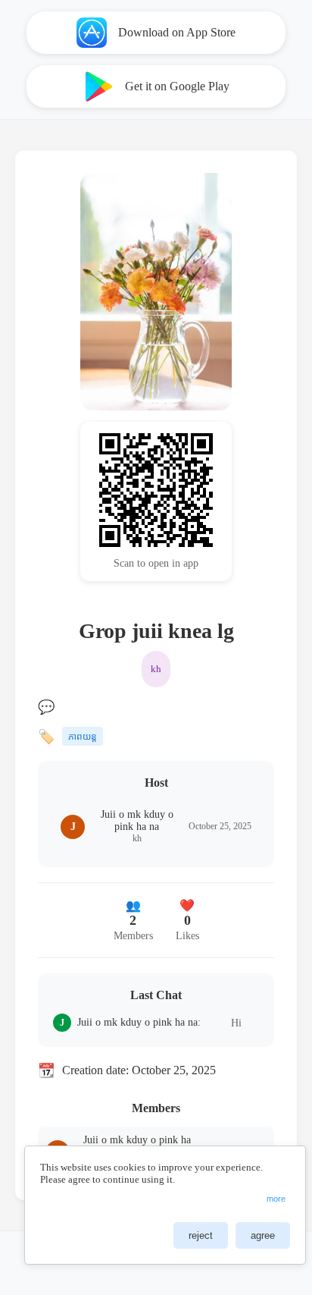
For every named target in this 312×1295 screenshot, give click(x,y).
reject (201, 1235)
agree (263, 1235)
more (276, 1198)
